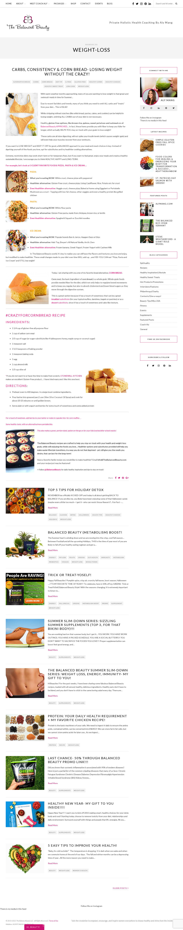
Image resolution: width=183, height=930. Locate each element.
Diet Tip (59, 82)
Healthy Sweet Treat (54, 86)
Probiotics (53, 562)
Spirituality (145, 263)
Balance (53, 515)
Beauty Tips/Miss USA (150, 301)
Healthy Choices (113, 82)
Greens (81, 557)
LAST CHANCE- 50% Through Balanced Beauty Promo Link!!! (84, 760)
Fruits (72, 557)
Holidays (53, 519)
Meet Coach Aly (38, 3)
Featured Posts (147, 320)
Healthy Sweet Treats (150, 277)
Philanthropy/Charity (149, 291)
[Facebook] (144, 108)
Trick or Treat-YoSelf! (70, 575)
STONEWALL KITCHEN (71, 376)
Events (99, 3)
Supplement (116, 603)
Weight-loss (83, 86)
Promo (105, 603)
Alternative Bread (21, 82)
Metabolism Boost (91, 603)
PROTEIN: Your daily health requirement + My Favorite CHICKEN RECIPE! (87, 718)
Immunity (105, 557)
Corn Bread (47, 82)
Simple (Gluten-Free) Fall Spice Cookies (165, 142)
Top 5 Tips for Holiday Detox (76, 490)
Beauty (52, 657)
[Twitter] (173, 108)
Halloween (84, 515)
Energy (52, 557)
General (143, 329)
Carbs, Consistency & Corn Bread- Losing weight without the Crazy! (67, 71)
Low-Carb (70, 86)
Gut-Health (93, 557)
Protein (52, 745)
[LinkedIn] (158, 108)
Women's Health (80, 870)
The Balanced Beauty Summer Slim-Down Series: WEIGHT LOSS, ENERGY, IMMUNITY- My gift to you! (88, 674)
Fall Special (64, 603)
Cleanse (63, 515)
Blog (110, 3)
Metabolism (118, 557)
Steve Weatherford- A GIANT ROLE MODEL (166, 240)
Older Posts (120, 888)
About (19, 3)
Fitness (143, 305)
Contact (85, 3)
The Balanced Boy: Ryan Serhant (164, 223)
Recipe (62, 745)
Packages (59, 3)
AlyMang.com (164, 204)
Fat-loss (62, 557)
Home (9, 3)
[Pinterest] (166, 108)
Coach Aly (144, 324)
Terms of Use (53, 921)
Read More (53, 507)
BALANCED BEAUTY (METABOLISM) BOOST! (85, 532)
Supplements (64, 657)
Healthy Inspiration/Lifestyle (153, 272)
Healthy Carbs (95, 82)
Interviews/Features (149, 286)
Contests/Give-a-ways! (150, 296)
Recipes (143, 268)
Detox (72, 515)
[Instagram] (151, 108)
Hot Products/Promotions (151, 282)
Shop (73, 3)
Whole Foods (91, 562)
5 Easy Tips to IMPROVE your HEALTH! (82, 845)
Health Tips (97, 515)
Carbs (36, 82)
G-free (68, 82)
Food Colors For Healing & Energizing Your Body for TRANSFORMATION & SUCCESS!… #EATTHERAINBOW (166, 163)
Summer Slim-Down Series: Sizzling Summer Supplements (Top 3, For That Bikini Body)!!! (84, 625)
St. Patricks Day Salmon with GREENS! (166, 180)
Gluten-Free (80, 82)
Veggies (65, 562)
